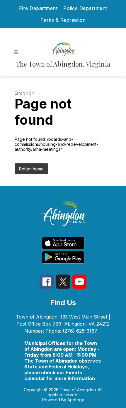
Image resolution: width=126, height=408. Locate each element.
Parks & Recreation (63, 20)
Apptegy (75, 399)
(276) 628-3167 (80, 331)
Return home (31, 168)
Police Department (85, 8)
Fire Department (38, 8)
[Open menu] (16, 52)
